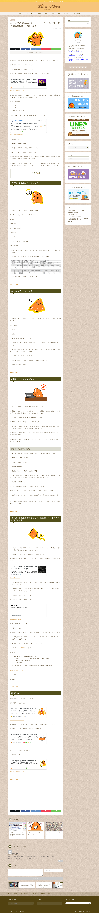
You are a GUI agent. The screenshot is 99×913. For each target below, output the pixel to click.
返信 (62, 860)
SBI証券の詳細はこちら (17, 670)
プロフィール (29, 13)
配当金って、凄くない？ (74, 212)
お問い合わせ (76, 13)
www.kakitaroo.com (15, 619)
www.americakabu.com (16, 134)
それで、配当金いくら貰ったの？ (76, 210)
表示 (38, 173)
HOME (20, 13)
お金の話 (12, 20)
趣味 (59, 13)
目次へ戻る (15, 284)
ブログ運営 (67, 13)
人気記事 (39, 13)
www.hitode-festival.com (17, 90)
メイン (46, 13)
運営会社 (22, 911)
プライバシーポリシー (13, 911)
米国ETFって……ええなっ (74, 214)
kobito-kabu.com (15, 578)
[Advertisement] (22, 796)
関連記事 (70, 221)
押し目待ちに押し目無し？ (75, 216)
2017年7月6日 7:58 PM (13, 854)
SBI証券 (23, 648)
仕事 (53, 13)
